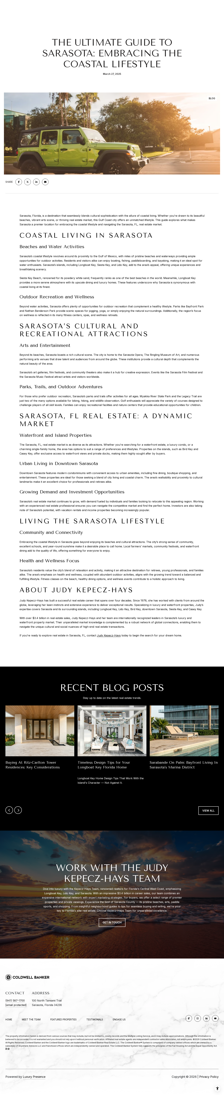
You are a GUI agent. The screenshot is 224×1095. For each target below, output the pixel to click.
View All (208, 810)
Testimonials (94, 1019)
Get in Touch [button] (112, 922)
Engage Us (119, 1019)
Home (8, 1019)
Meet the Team (31, 1019)
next (18, 810)
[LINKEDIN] (206, 1018)
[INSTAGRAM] (197, 1018)
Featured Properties (63, 1019)
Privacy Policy (209, 1076)
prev (9, 810)
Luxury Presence (34, 1076)
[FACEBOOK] (188, 1018)
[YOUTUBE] (215, 1018)
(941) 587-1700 (15, 1000)
